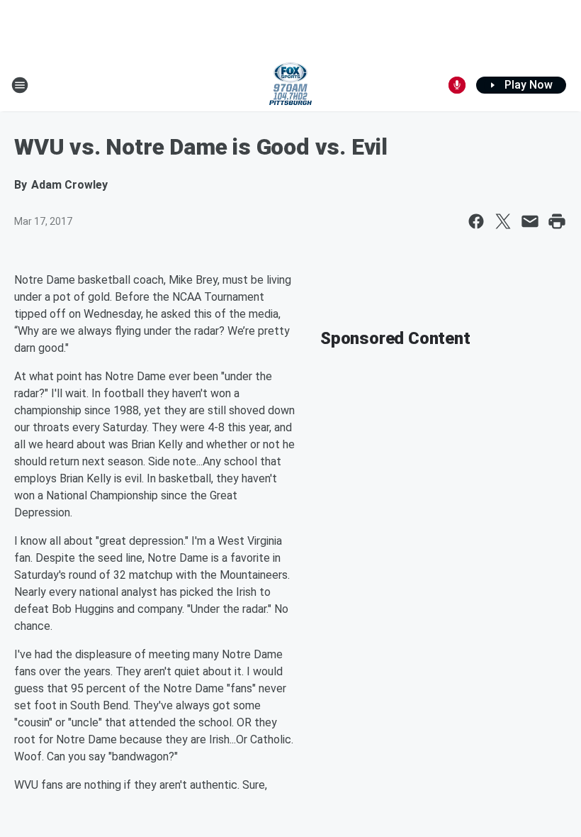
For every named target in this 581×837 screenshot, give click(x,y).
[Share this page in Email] (530, 221)
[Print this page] (557, 221)
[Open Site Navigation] (19, 85)
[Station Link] (290, 85)
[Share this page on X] (503, 221)
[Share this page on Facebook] (476, 221)
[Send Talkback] (457, 85)
